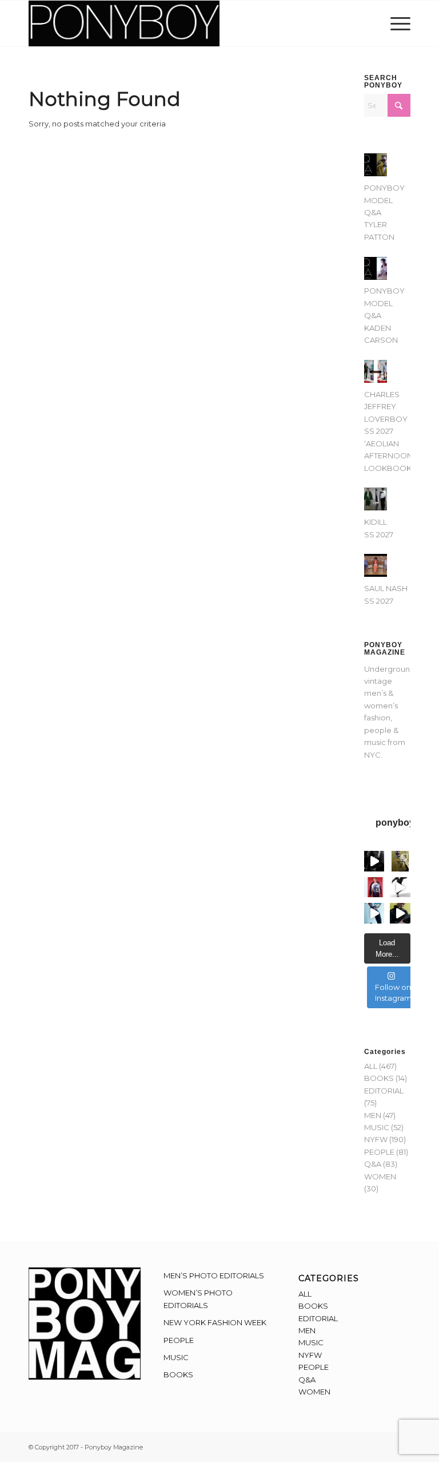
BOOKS (379, 1078)
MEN (372, 1115)
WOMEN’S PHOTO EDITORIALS (198, 1298)
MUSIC (376, 1127)
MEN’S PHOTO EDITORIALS (213, 1275)
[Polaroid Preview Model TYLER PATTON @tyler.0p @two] (374, 887)
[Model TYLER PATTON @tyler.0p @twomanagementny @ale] (374, 861)
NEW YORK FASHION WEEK (214, 1322)
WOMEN (380, 1176)
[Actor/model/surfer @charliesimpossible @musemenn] (400, 887)
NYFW (376, 1139)
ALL (370, 1066)
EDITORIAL (384, 1090)
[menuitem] (397, 23)
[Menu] (397, 23)
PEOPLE (379, 1151)
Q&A (372, 1163)
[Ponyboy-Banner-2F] (124, 23)
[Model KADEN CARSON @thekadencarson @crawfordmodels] (374, 913)
